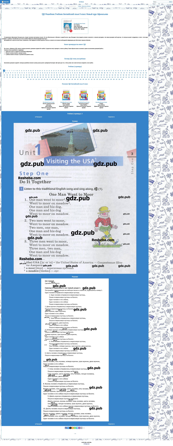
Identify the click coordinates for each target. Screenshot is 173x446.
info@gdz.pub (86, 444)
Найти (170, 2)
